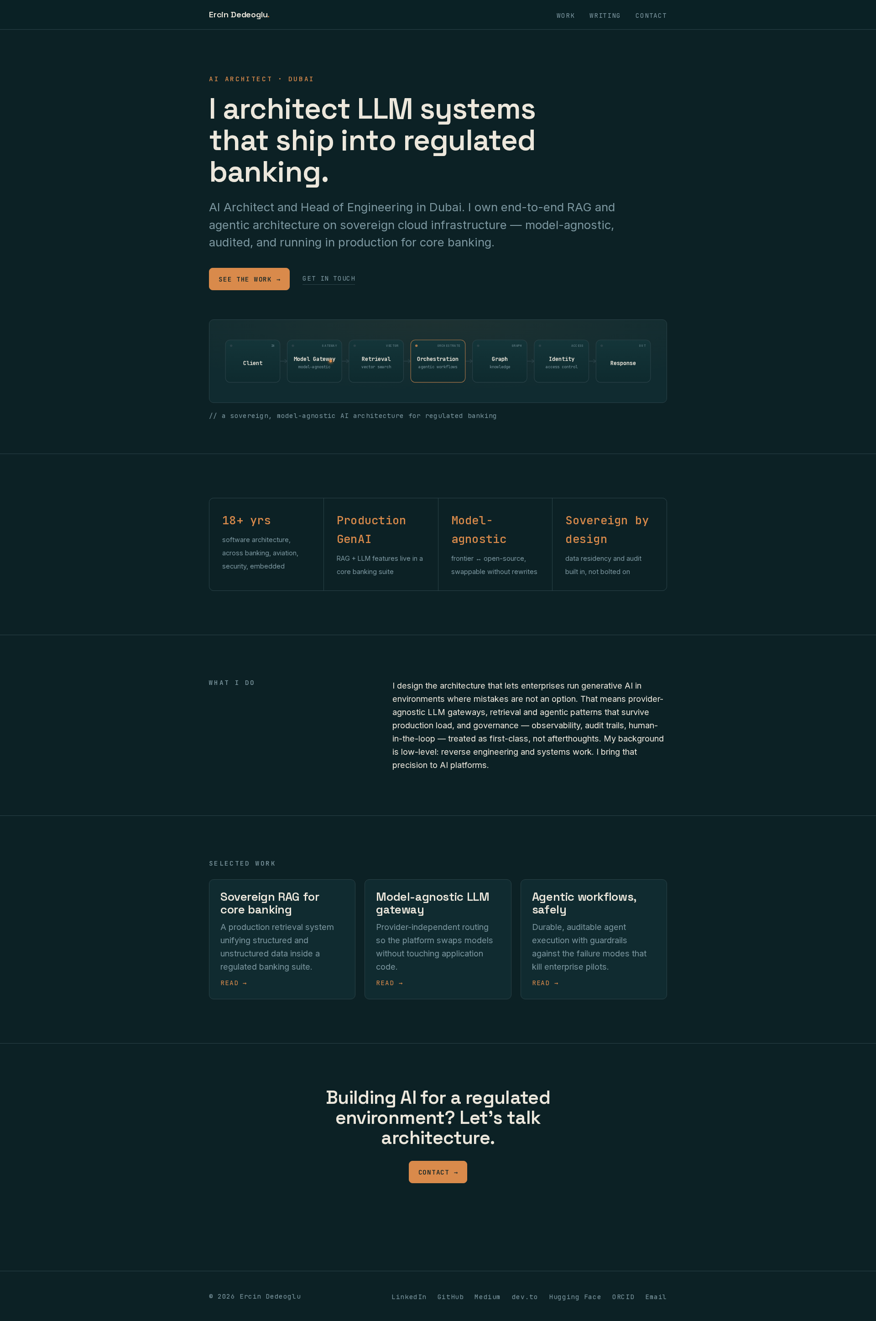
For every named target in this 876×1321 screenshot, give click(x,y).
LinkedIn (409, 1296)
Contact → (438, 1172)
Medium (487, 1296)
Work (565, 15)
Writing (605, 15)
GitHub (451, 1296)
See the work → (249, 279)
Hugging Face (575, 1296)
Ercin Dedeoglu (239, 14)
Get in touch (328, 278)
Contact (651, 15)
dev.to (525, 1296)
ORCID (623, 1296)
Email (656, 1296)
